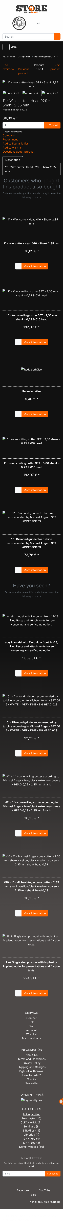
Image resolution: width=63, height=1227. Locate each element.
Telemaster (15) (31, 1118)
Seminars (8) (32, 1126)
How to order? (31, 1075)
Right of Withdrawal (31, 1071)
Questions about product (18, 151)
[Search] (57, 36)
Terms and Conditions (32, 1059)
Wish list (31, 1034)
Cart (31, 1026)
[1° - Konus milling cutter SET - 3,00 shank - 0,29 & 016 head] (31, 441)
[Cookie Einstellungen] (61, 1101)
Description (12, 160)
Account (31, 1030)
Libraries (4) (31, 1134)
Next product (55, 67)
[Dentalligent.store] (31, 9)
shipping (55, 1201)
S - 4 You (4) (31, 1138)
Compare (8, 135)
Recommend (10, 139)
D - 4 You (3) (31, 1142)
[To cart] (18, 266)
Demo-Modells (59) (31, 1146)
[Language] (30, 23)
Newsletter (31, 1083)
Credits (31, 1079)
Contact (31, 1018)
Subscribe (52, 1173)
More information (35, 266)
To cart (53, 125)
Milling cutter (31, 1114)
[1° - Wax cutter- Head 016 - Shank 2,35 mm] (31, 221)
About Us (31, 1055)
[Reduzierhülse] (31, 369)
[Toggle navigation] (6, 47)
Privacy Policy (31, 1063)
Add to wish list (13, 147)
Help (31, 1022)
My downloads (31, 1038)
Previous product (23, 71)
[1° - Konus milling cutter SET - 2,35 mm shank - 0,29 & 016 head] (31, 293)
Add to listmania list (15, 143)
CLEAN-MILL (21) (31, 1122)
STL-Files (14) (31, 1130)
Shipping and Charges (31, 1067)
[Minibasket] (47, 23)
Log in (38, 23)
